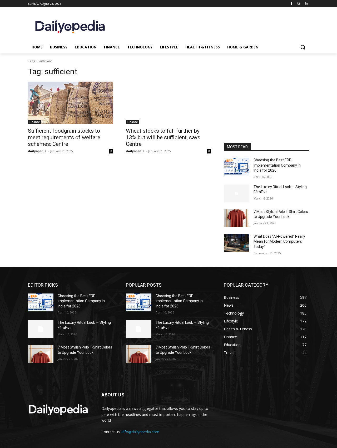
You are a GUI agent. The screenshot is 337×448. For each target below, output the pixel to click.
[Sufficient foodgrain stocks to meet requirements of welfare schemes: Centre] (70, 103)
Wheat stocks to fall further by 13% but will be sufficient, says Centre (163, 137)
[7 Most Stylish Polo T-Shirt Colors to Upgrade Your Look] (236, 218)
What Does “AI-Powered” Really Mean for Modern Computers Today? (279, 241)
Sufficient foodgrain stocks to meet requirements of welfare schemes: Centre (64, 137)
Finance (34, 122)
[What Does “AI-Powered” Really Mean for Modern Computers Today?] (236, 243)
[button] (302, 47)
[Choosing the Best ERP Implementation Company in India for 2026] (236, 167)
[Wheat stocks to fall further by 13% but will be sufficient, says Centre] (168, 103)
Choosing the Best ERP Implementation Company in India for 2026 (277, 165)
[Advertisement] (266, 107)
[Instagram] (299, 4)
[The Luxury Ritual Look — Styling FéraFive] (236, 193)
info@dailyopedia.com (140, 431)
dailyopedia (37, 151)
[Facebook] (292, 4)
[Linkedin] (306, 4)
